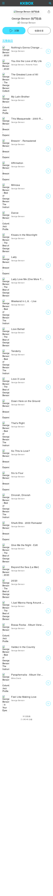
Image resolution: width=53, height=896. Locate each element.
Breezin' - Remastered (23, 140)
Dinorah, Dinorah (20, 495)
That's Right (18, 423)
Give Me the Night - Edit (24, 545)
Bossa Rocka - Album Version (27, 624)
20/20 (14, 580)
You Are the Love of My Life (26, 61)
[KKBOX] (27, 3)
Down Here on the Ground (25, 401)
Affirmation (17, 163)
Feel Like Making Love (24, 696)
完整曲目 (7, 40)
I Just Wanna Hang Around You (28, 602)
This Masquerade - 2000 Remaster (30, 118)
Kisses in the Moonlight (24, 234)
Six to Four (17, 473)
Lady (14, 257)
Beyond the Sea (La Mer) (25, 567)
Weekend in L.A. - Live (23, 301)
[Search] (50, 3)
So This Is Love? (20, 451)
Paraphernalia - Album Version (28, 674)
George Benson (28, 22)
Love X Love (18, 379)
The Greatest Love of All (24, 74)
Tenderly (16, 351)
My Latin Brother (20, 96)
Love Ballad (18, 329)
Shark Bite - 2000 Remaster (26, 523)
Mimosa (15, 185)
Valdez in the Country (23, 647)
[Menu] (3, 3)
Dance (15, 212)
